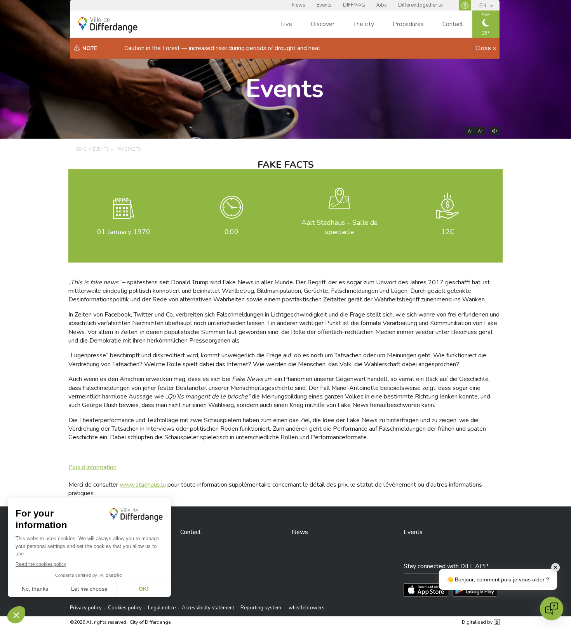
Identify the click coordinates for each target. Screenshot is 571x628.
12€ (447, 232)
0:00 (231, 232)
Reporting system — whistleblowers (282, 607)
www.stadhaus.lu (143, 484)
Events (324, 5)
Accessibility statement (208, 607)
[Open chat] (551, 608)
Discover (322, 24)
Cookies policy (125, 607)
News (298, 5)
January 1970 (123, 232)
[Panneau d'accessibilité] (465, 5)
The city (363, 24)
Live (286, 24)
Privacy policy (86, 607)
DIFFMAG (354, 5)
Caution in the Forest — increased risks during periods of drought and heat (222, 48)
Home (79, 149)
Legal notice (162, 607)
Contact (452, 24)
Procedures (408, 24)
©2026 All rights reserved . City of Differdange (120, 622)
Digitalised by (478, 622)
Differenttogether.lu (420, 5)
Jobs (381, 5)
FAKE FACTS (129, 149)
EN (483, 5)
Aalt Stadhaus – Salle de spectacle (339, 227)
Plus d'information (92, 467)
